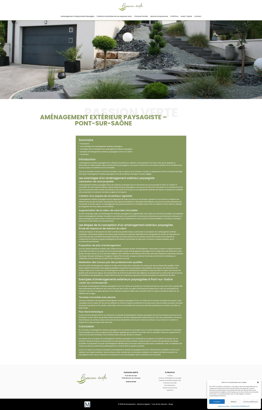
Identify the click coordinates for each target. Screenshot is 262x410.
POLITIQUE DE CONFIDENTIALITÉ (240, 406)
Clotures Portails (141, 16)
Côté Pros (174, 16)
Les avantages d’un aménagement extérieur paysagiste (101, 146)
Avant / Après (186, 16)
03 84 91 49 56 (131, 382)
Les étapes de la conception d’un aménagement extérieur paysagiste (106, 149)
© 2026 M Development (127, 404)
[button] (258, 382)
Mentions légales (143, 404)
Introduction (85, 144)
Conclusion (84, 154)
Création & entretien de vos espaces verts (114, 16)
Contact (197, 16)
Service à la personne (159, 16)
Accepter (217, 402)
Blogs (171, 404)
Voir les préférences (250, 402)
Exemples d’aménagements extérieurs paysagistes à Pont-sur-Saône (106, 152)
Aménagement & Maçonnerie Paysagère (77, 16)
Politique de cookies (224, 406)
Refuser (233, 402)
